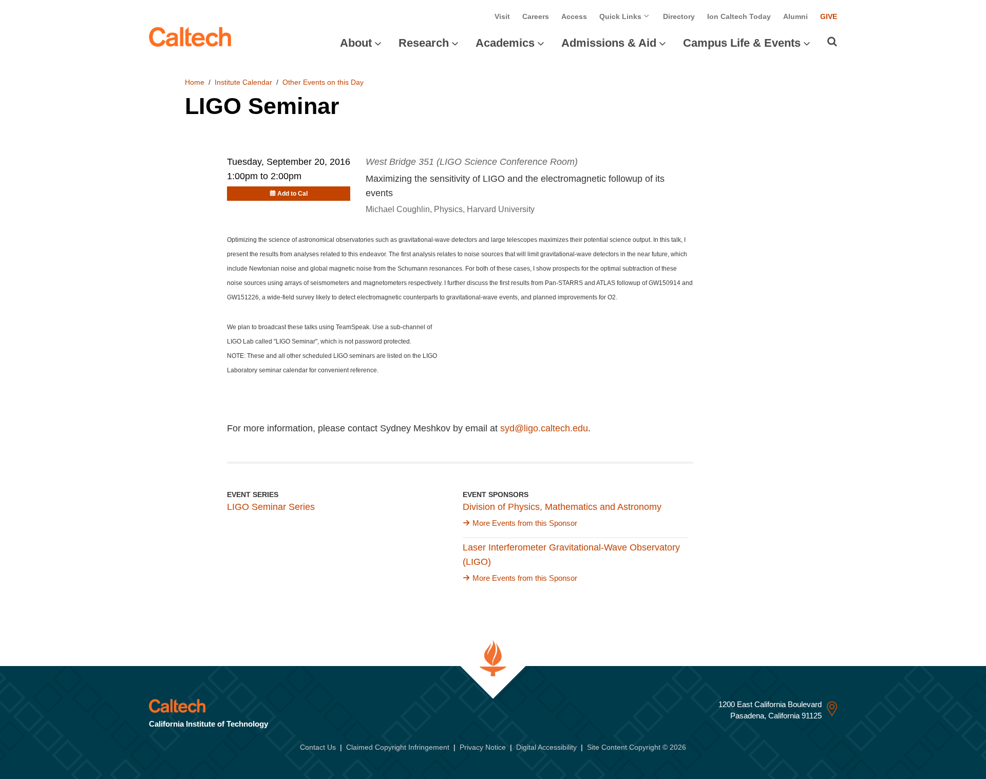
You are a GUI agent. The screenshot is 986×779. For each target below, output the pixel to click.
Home (194, 82)
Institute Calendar (243, 82)
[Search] (832, 41)
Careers (535, 16)
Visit (502, 16)
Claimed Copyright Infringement (397, 747)
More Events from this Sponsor (524, 523)
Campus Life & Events (742, 42)
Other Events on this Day (323, 82)
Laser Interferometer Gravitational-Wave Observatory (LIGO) (571, 554)
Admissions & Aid (608, 42)
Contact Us (318, 747)
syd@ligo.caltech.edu (544, 428)
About (356, 42)
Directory (679, 16)
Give (828, 16)
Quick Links (621, 16)
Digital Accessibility (546, 747)
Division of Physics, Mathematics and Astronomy (562, 507)
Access (574, 16)
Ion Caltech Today (739, 16)
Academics (505, 42)
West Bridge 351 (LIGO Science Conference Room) (472, 162)
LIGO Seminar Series (271, 507)
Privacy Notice (483, 747)
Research (424, 42)
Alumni (795, 16)
